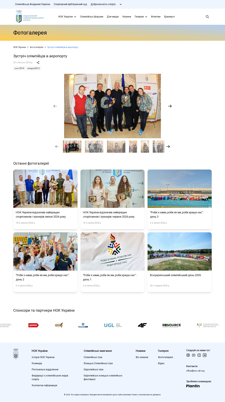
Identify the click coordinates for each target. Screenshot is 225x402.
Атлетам (155, 16)
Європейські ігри (93, 369)
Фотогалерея (36, 47)
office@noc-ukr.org (195, 371)
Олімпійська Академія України (32, 4)
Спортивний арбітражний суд (70, 4)
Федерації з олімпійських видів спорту (50, 377)
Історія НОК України (43, 357)
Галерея (139, 16)
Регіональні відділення (45, 369)
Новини (126, 16)
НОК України (65, 16)
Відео (161, 363)
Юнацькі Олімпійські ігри (98, 363)
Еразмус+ (169, 16)
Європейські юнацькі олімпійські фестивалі (103, 377)
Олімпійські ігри (93, 357)
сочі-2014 (19, 68)
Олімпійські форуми (91, 16)
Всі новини (142, 357)
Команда (37, 363)
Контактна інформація (44, 385)
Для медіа (113, 16)
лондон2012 (33, 68)
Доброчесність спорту (103, 4)
